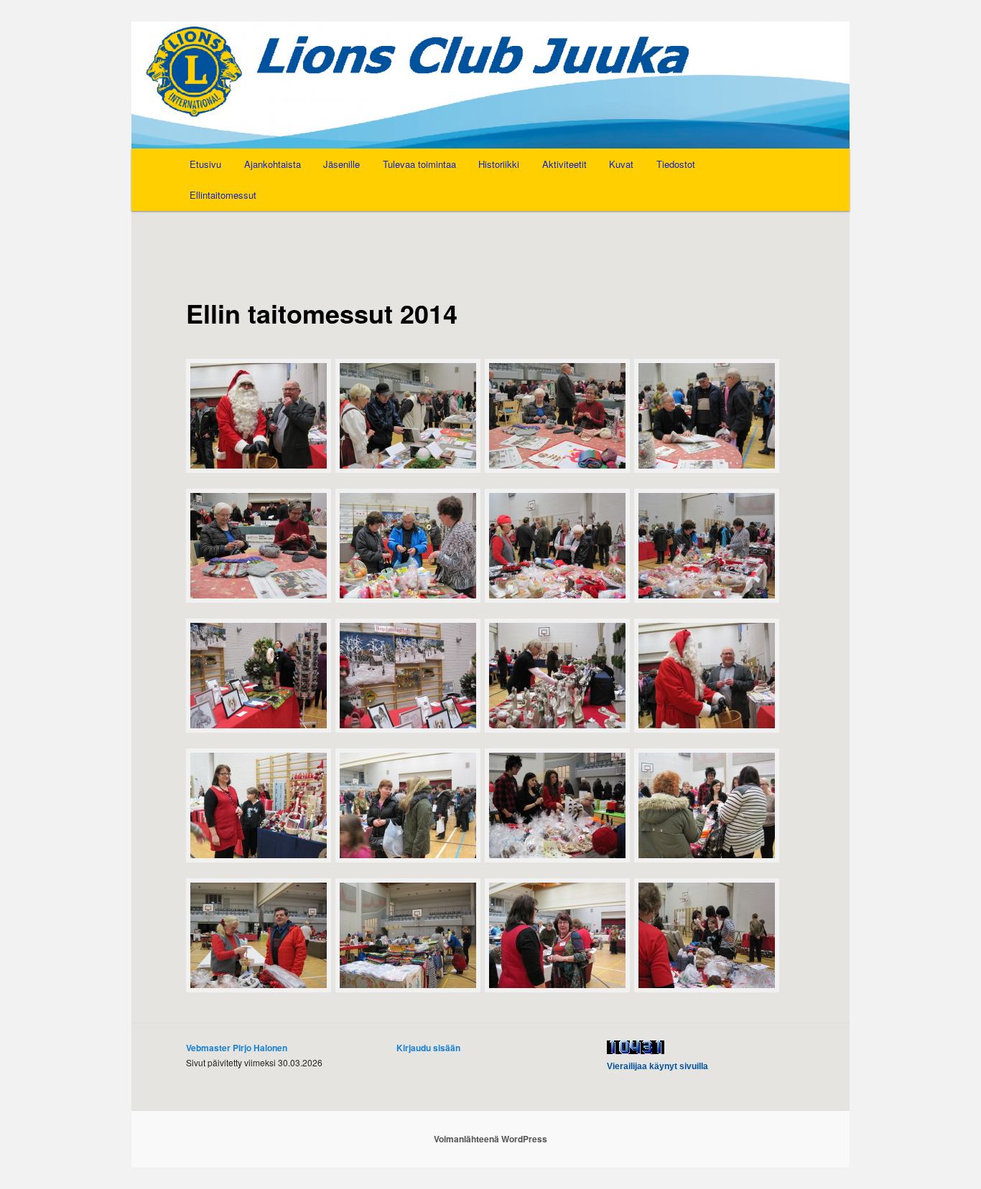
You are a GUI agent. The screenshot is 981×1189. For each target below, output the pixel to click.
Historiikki (498, 164)
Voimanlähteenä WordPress (490, 1138)
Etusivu (205, 164)
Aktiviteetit (564, 164)
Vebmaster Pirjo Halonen (236, 1047)
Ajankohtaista (272, 164)
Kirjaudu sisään (428, 1047)
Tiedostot (675, 164)
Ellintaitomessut (223, 195)
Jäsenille (341, 164)
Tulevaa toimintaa (419, 164)
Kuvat (621, 164)
